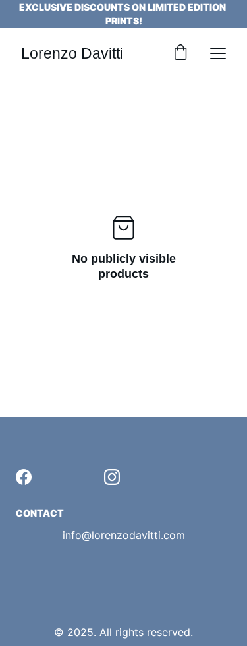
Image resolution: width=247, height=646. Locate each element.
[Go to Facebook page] (24, 477)
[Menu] (218, 53)
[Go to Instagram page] (112, 477)
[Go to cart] (180, 53)
